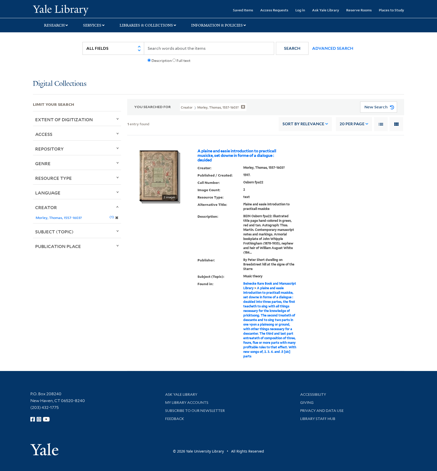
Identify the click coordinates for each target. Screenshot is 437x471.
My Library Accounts (186, 403)
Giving (307, 403)
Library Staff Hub (317, 419)
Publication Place (58, 246)
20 (352, 123)
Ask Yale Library (325, 10)
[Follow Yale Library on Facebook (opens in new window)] (32, 419)
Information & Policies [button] (217, 25)
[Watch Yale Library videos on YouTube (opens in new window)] (46, 419)
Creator (46, 207)
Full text (183, 61)
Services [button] (92, 25)
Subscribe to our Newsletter (195, 411)
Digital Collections (59, 84)
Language (47, 193)
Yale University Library (61, 9)
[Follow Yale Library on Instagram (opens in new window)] (39, 419)
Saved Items (243, 10)
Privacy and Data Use (322, 411)
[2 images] (159, 175)
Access (43, 134)
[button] (292, 48)
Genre (43, 163)
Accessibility (313, 394)
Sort (303, 123)
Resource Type (53, 178)
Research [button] (54, 25)
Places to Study (391, 10)
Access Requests (274, 10)
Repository (49, 149)
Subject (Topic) (54, 232)
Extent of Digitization (64, 119)
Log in (300, 10)
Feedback (174, 419)
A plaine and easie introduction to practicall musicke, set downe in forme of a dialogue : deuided (237, 155)
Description (161, 61)
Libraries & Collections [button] (146, 25)
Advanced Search (332, 48)
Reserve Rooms (359, 10)
